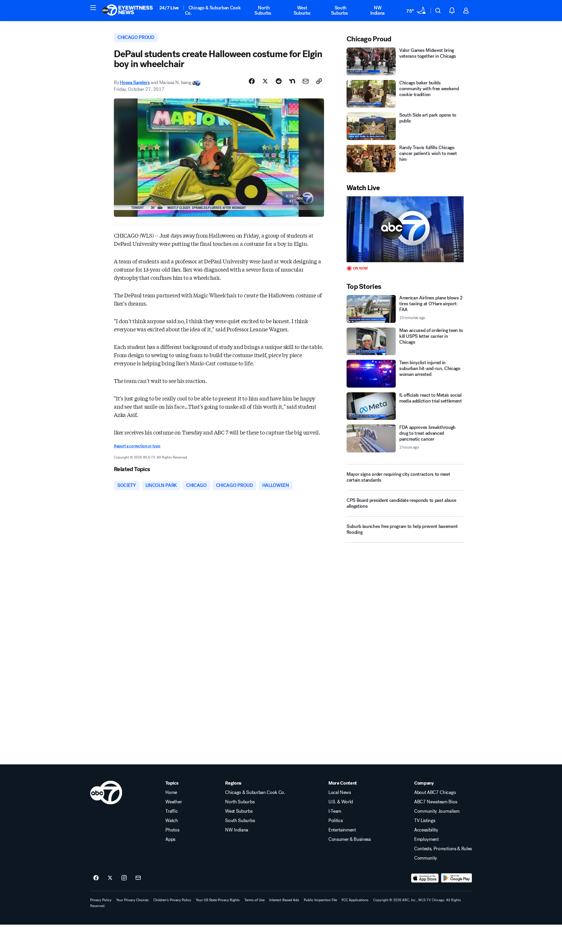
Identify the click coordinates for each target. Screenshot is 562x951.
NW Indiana (377, 10)
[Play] (405, 229)
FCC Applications (355, 900)
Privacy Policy (101, 900)
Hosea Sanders (135, 82)
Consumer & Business (349, 839)
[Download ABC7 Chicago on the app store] (425, 878)
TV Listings (424, 820)
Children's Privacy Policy (172, 900)
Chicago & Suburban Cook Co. (213, 10)
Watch (171, 820)
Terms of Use (254, 900)
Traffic (171, 811)
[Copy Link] (319, 81)
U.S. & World (340, 802)
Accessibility (426, 830)
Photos (172, 830)
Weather (173, 802)
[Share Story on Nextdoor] (292, 81)
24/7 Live (169, 8)
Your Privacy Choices (132, 900)
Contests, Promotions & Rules (443, 848)
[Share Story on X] (265, 81)
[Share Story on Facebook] (252, 81)
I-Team (334, 811)
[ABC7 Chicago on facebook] (96, 878)
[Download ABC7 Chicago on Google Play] (456, 878)
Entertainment (342, 830)
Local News (339, 792)
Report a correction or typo (137, 446)
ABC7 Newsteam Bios (435, 802)
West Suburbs (302, 10)
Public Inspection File (320, 900)
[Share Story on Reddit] (279, 81)
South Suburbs (339, 10)
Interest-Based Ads (284, 900)
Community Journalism (437, 811)
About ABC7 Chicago (435, 792)
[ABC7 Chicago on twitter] (110, 878)
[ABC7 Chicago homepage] (127, 10)
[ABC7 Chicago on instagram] (124, 878)
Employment (426, 839)
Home (171, 792)
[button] (93, 7)
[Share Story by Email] (306, 81)
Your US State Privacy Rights (218, 900)
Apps (170, 839)
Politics (335, 820)
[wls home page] (106, 792)
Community (425, 858)
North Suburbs (262, 10)
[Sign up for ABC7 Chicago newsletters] (138, 878)
